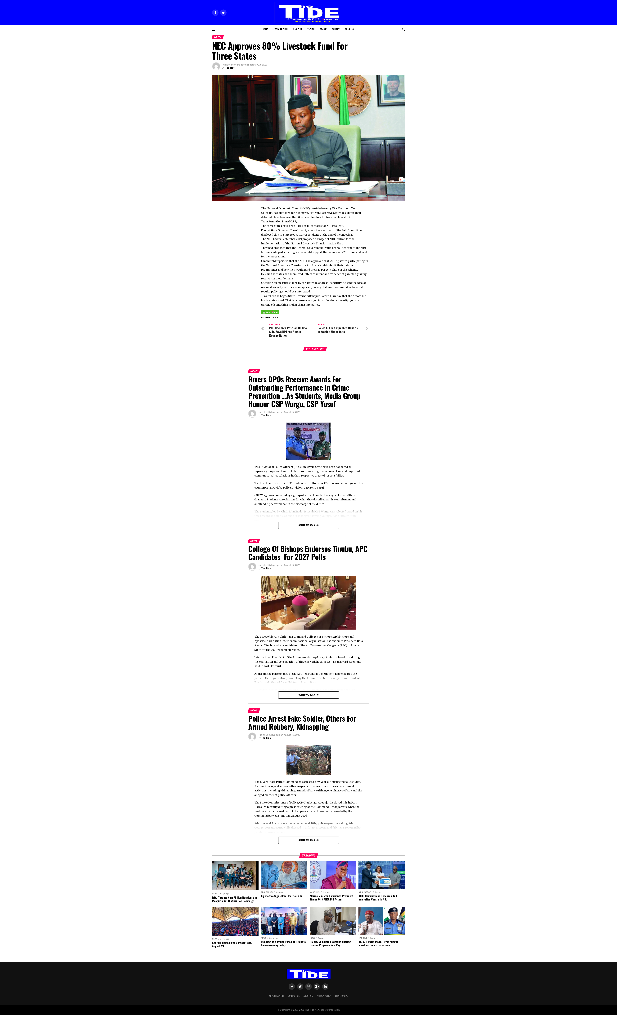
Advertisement (276, 995)
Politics (336, 29)
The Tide (230, 67)
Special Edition (280, 29)
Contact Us (294, 995)
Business (349, 29)
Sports (323, 29)
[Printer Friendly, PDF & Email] (270, 312)
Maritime (297, 29)
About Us (308, 995)
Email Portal (341, 995)
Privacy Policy (324, 995)
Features (311, 29)
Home (265, 29)
